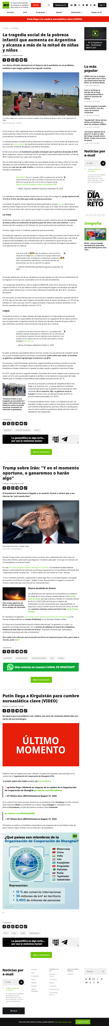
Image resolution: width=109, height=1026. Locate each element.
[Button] (48, 5)
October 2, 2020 (48, 345)
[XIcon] (79, 5)
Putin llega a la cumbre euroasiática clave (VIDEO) (54, 19)
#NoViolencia (28, 341)
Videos (33, 979)
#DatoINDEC (21, 177)
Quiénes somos (52, 975)
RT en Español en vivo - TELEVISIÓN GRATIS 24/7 (94, 45)
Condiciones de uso (53, 994)
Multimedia (75, 12)
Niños (37, 430)
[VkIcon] (71, 5)
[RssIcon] (94, 982)
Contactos (53, 979)
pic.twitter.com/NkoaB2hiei (48, 790)
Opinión (59, 12)
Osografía (92, 223)
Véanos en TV (60, 5)
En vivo (36, 5)
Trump (61, 658)
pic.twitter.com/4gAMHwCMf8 (45, 184)
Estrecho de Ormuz (39, 658)
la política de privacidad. (94, 170)
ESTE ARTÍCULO (44, 781)
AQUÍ (17, 640)
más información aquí (63, 1022)
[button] (95, 33)
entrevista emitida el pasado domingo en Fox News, (29, 567)
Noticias (10, 12)
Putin (14, 933)
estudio (61, 204)
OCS (5, 933)
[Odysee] (93, 979)
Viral (25, 12)
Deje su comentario (41, 452)
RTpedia (34, 986)
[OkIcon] (90, 5)
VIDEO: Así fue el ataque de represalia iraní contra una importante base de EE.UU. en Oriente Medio (95, 79)
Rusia (23, 933)
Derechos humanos (23, 430)
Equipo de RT (97, 12)
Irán (52, 658)
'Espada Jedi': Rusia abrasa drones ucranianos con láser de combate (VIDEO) (95, 122)
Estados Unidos (21, 658)
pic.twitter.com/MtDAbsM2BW (20, 813)
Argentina (7, 430)
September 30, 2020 (55, 189)
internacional (34, 933)
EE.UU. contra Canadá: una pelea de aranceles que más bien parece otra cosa (95, 246)
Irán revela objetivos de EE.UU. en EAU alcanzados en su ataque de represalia (14, 605)
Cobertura (52, 986)
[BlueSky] (87, 5)
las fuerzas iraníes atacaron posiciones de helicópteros (46, 616)
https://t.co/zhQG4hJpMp (25, 184)
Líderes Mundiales (34, 990)
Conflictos (7, 658)
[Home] (6, 5)
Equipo (51, 983)
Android (70, 974)
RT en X (13, 1011)
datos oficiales (19, 144)
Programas (40, 12)
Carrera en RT (54, 989)
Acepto (94, 170)
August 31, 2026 (49, 795)
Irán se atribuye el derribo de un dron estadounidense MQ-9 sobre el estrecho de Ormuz (93, 94)
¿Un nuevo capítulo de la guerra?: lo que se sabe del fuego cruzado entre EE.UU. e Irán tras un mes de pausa (94, 136)
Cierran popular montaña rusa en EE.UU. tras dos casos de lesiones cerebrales (95, 109)
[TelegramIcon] (83, 5)
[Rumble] (75, 5)
